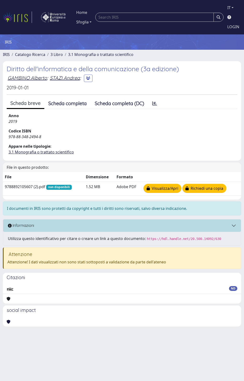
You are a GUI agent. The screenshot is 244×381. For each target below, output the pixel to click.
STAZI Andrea (65, 78)
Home (81, 12)
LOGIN (233, 26)
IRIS (6, 54)
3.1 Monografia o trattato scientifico (100, 54)
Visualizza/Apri (164, 188)
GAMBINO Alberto (27, 78)
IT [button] (229, 7)
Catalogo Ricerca (30, 54)
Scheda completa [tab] (67, 103)
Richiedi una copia (206, 188)
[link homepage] (17, 17)
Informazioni (23, 225)
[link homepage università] (53, 17)
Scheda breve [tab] (25, 103)
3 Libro (57, 54)
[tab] (154, 103)
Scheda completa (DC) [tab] (119, 103)
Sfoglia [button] (82, 22)
